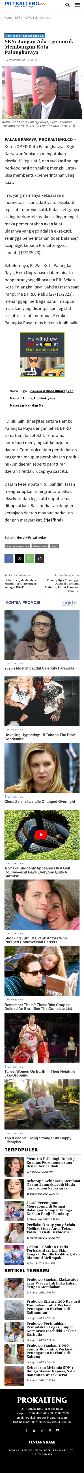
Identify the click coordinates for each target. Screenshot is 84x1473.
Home (8, 17)
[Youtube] (57, 1430)
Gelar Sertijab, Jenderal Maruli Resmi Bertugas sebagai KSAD (20, 584)
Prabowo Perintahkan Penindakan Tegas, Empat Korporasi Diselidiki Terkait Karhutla (51, 1329)
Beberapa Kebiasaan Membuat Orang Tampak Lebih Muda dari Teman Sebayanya (53, 1185)
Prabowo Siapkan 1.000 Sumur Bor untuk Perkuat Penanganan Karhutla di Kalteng (49, 1351)
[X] (19, 558)
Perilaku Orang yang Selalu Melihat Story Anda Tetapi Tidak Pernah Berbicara (50, 1228)
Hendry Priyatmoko (31, 537)
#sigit (54, 546)
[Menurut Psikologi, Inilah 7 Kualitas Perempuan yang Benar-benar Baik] (14, 1167)
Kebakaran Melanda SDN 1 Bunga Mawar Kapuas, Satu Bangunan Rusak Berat (50, 1371)
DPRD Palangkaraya (37, 17)
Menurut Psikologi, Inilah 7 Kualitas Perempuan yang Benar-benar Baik (50, 1162)
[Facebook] (8, 558)
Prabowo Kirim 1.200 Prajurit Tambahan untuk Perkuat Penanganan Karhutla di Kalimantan (53, 1307)
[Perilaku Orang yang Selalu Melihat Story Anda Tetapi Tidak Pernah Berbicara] (14, 1233)
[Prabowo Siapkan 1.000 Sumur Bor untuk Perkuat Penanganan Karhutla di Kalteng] (14, 1354)
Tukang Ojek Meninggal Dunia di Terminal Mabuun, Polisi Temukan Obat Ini (62, 586)
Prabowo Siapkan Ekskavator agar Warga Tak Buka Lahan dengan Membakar (52, 1283)
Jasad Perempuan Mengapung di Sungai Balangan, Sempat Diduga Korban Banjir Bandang (49, 1208)
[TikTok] (42, 1430)
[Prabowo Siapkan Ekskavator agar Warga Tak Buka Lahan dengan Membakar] (14, 1288)
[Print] (39, 558)
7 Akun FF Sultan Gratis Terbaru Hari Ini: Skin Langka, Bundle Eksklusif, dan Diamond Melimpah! (53, 1252)
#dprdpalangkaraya (17, 546)
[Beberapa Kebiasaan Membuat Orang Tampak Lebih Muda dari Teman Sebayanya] (14, 1189)
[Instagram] (34, 1430)
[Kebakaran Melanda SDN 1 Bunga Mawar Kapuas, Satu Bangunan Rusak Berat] (14, 1376)
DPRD (18, 17)
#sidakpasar (40, 546)
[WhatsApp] (29, 558)
